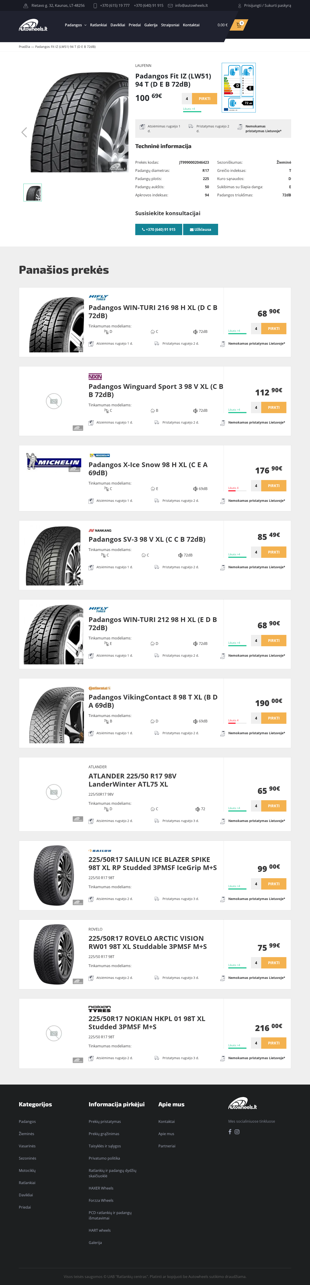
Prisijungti (252, 5)
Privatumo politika (104, 1158)
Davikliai (118, 24)
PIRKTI (204, 98)
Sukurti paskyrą (278, 5)
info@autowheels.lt (191, 5)
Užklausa (202, 229)
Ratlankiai (98, 24)
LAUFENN (143, 65)
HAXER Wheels (101, 1188)
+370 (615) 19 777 (114, 5)
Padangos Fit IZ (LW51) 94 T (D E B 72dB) (65, 46)
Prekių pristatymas (105, 1121)
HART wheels (100, 1230)
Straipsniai (170, 24)
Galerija (150, 24)
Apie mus (166, 1133)
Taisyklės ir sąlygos (105, 1146)
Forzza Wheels (101, 1200)
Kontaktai (191, 24)
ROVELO (95, 929)
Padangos (73, 24)
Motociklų (27, 1170)
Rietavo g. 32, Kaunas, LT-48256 (58, 5)
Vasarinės (27, 1146)
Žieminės (26, 1133)
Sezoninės (27, 1158)
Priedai (135, 24)
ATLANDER (98, 766)
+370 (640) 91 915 (148, 5)
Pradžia (24, 46)
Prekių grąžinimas (104, 1133)
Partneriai (166, 1146)
